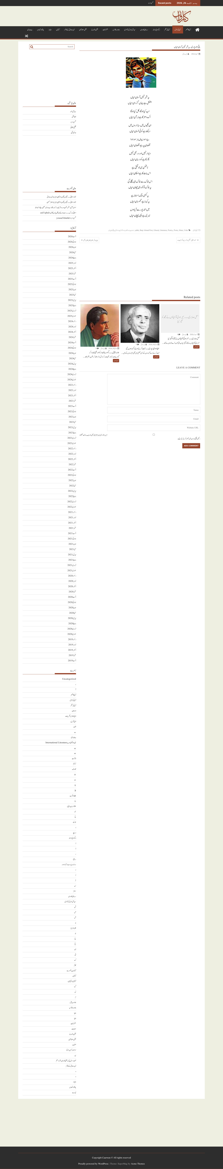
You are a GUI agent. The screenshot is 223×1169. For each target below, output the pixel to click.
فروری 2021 (72, 565)
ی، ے (74, 1092)
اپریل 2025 (72, 300)
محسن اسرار (150, 3)
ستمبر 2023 (72, 401)
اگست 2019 (72, 660)
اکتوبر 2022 (72, 459)
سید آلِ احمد (73, 111)
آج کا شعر (188, 29)
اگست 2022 (72, 470)
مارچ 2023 (72, 432)
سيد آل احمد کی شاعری (130, 29)
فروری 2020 (72, 629)
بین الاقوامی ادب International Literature (61, 742)
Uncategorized (69, 679)
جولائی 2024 (72, 348)
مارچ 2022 (72, 496)
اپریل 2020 (72, 618)
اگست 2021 (72, 533)
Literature (163, 230)
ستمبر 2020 (72, 591)
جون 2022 (72, 480)
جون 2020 (72, 607)
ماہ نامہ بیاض (73, 1002)
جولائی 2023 (72, 411)
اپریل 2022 (72, 491)
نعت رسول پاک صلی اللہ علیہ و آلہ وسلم (66, 1060)
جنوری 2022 (72, 507)
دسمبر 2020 (72, 576)
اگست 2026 (72, 236)
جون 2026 (72, 247)
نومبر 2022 (72, 454)
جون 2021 (72, 544)
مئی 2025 (72, 295)
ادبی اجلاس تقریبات (70, 716)
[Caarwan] (197, 29)
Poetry (170, 230)
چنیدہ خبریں (73, 795)
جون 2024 (72, 353)
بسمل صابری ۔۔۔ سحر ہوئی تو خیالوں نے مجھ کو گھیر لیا (180, 319)
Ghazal (156, 230)
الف (74, 726)
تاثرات (74, 758)
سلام (74, 891)
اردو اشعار (127, 230)
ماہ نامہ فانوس (116, 29)
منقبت (74, 1044)
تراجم (74, 763)
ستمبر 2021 (72, 528)
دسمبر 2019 (72, 639)
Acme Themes (138, 1164)
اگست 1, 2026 (194, 334)
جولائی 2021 (72, 538)
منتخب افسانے (94, 29)
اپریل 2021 (72, 554)
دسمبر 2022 (72, 448)
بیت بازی (29, 29)
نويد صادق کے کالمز (69, 29)
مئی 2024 (72, 358)
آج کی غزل (178, 29)
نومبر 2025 (72, 263)
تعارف (74, 769)
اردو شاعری (122, 230)
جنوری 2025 (72, 316)
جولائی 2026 (72, 242)
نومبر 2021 (72, 517)
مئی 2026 (72, 252)
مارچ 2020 (72, 623)
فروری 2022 (72, 501)
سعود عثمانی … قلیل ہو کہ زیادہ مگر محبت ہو (186, 240)
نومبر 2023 (72, 390)
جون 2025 (72, 289)
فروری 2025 (72, 310)
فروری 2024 (72, 374)
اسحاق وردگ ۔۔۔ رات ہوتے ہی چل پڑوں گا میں (63, 212)
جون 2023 (72, 416)
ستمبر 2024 (72, 337)
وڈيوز (50, 29)
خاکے (74, 822)
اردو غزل (117, 230)
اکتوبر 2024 (72, 332)
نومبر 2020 (72, 581)
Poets (176, 230)
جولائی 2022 (72, 475)
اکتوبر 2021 (72, 523)
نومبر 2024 (72, 326)
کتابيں (58, 29)
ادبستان (74, 710)
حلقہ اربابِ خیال (71, 806)
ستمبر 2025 (72, 273)
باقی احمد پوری (111, 230)
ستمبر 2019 (72, 655)
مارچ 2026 (72, 257)
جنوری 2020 (72, 634)
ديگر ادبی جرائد (156, 29)
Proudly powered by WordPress (93, 1164)
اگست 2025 (72, 279)
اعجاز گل (74, 116)
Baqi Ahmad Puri (146, 230)
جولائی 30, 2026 (153, 344)
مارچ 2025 (72, 305)
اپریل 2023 (72, 427)
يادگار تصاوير (40, 29)
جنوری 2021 (72, 570)
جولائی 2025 (72, 284)
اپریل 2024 (72, 363)
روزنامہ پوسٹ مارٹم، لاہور (69, 864)
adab (137, 230)
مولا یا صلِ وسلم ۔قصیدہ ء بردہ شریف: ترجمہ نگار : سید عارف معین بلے (58, 207)
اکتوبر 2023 (72, 395)
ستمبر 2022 (72, 464)
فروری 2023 (72, 438)
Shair (181, 230)
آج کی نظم (167, 29)
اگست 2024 (72, 342)
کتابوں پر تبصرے (71, 970)
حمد (75, 811)
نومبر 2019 (72, 644)
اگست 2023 (72, 406)
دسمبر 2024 (72, 321)
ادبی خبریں (73, 721)
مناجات (74, 1029)
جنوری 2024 (72, 379)
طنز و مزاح (73, 928)
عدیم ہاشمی (73, 132)
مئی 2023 (72, 422)
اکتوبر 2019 (72, 650)
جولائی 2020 (72, 602)
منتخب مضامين (83, 29)
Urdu (186, 230)
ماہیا (75, 1013)
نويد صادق (184, 54)
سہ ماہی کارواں (144, 29)
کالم (75, 965)
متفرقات (105, 29)
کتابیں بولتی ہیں (72, 981)
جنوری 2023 (72, 443)
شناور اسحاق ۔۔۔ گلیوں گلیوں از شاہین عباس (65, 197)
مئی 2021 (72, 549)
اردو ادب (132, 230)
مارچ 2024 (72, 369)
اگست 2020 (72, 597)
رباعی (74, 859)
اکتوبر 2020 (72, 586)
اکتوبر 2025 (72, 268)
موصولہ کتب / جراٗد (71, 1050)
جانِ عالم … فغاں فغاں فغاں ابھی (90, 240)
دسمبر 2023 (72, 385)
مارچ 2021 (72, 560)
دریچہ (74, 832)
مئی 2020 (72, 613)
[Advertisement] (139, 269)
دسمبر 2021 (72, 512)
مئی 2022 (72, 485)
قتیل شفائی (73, 127)
